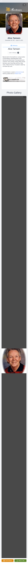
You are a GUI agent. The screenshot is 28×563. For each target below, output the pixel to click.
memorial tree (19, 72)
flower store (18, 73)
